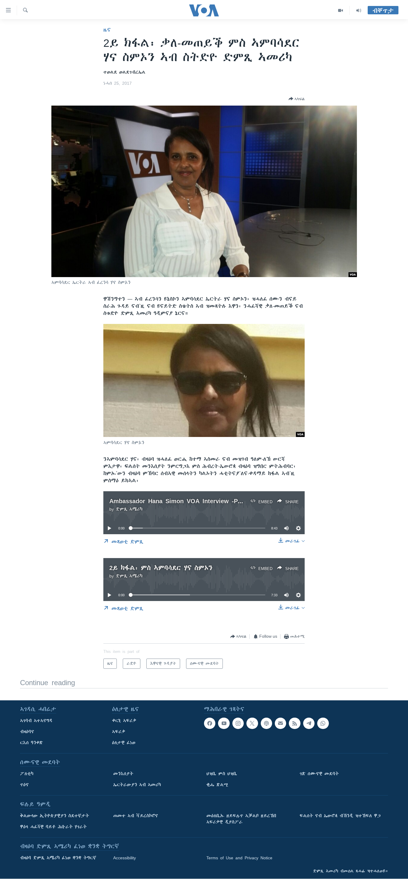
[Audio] (359, 10)
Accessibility (124, 858)
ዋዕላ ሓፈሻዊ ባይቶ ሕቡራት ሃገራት (53, 826)
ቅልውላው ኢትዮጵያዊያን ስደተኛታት (54, 815)
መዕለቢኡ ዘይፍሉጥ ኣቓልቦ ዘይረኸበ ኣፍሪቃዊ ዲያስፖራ (241, 819)
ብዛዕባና (27, 731)
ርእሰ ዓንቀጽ (31, 742)
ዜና (107, 30)
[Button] (297, 98)
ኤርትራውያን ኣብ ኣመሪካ (137, 784)
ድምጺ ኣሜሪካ (129, 509)
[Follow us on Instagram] (238, 723)
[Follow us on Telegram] (309, 723)
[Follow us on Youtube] (223, 723)
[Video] (341, 10)
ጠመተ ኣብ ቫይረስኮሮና (135, 815)
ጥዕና (24, 784)
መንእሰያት (123, 773)
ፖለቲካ (26, 773)
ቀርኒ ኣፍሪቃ (124, 720)
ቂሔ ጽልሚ (217, 784)
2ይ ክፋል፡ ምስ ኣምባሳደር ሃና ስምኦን (160, 567)
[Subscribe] (280, 723)
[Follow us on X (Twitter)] (252, 723)
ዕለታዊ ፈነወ (123, 742)
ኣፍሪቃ (118, 731)
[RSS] (294, 723)
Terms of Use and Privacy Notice (239, 858)
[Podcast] (266, 723)
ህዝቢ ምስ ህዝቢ (221, 773)
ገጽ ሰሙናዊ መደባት (319, 773)
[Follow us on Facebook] (209, 723)
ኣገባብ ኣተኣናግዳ (36, 720)
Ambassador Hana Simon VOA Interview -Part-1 (180, 501)
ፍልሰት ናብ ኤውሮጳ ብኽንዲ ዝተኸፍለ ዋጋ (340, 815)
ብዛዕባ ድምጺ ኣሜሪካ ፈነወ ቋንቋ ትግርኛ (58, 858)
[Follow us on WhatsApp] (323, 723)
